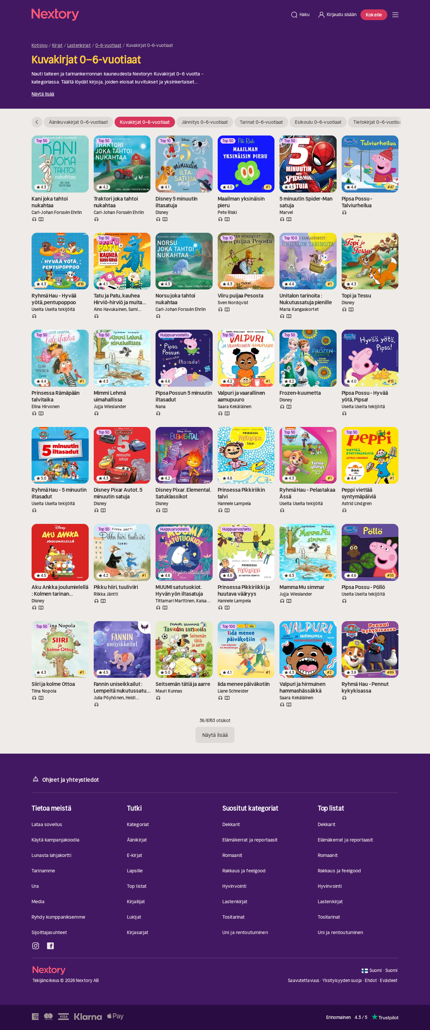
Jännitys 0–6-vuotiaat (205, 122)
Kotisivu (39, 45)
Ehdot (371, 980)
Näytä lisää (43, 94)
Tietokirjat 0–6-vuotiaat (378, 122)
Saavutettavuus (303, 980)
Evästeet (388, 980)
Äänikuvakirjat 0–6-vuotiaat (78, 122)
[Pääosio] (395, 15)
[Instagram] (36, 946)
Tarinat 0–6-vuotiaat (261, 122)
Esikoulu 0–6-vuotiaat (318, 122)
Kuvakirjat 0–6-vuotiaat (145, 122)
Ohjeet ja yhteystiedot (70, 779)
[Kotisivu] (159, 15)
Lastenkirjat (79, 45)
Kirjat (57, 45)
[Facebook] (50, 946)
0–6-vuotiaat (108, 45)
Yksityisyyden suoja (342, 980)
